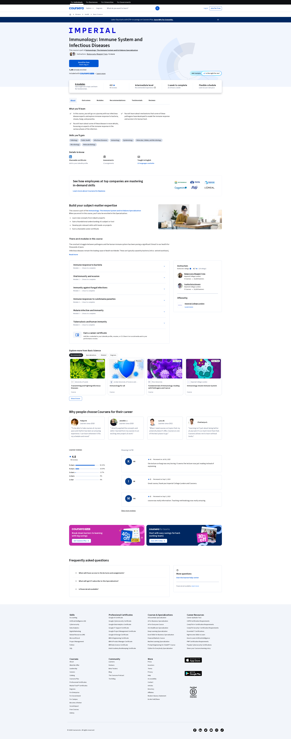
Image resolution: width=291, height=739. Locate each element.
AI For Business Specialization (158, 621)
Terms (150, 668)
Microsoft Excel (75, 638)
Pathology (74, 140)
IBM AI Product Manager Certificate (120, 641)
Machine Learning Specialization (158, 641)
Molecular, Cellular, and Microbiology (149, 140)
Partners (111, 665)
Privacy (150, 672)
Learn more (101, 73)
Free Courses (74, 709)
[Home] (70, 14)
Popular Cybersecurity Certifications (199, 645)
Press (150, 662)
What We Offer (74, 665)
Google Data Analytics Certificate (120, 624)
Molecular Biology (89, 144)
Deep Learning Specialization (157, 631)
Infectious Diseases (100, 140)
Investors (151, 665)
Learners (112, 662)
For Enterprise (74, 692)
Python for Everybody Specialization (160, 648)
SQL (71, 648)
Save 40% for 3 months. (163, 19)
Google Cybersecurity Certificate (120, 621)
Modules (100, 100)
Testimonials (137, 100)
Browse (78, 14)
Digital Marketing (75, 631)
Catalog (72, 675)
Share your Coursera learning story (199, 648)
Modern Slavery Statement (157, 696)
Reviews (152, 100)
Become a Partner (76, 703)
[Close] (218, 20)
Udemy (72, 713)
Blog (110, 672)
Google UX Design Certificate (118, 635)
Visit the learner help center (187, 577)
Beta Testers (113, 668)
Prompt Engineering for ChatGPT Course (161, 645)
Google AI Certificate (116, 618)
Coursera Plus (74, 679)
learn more (195, 586)
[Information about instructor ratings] (190, 269)
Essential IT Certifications (195, 631)
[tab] (76, 355)
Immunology (115, 140)
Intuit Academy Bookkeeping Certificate (122, 648)
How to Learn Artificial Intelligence (198, 638)
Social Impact (74, 706)
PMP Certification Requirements (198, 641)
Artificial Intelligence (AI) (78, 621)
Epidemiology (128, 140)
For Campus (74, 699)
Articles (150, 686)
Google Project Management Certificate (122, 631)
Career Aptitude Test (194, 618)
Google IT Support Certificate (119, 628)
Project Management (77, 641)
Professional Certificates (78, 682)
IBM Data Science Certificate (118, 645)
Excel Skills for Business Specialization (161, 635)
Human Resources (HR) (77, 635)
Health (87, 14)
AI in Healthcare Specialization (158, 628)
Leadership (73, 668)
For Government (75, 696)
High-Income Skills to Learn (196, 635)
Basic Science (98, 14)
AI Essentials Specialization (157, 618)
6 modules (80, 84)
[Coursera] (76, 8)
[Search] (157, 8)
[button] (99, 8)
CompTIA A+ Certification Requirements (200, 624)
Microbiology (75, 144)
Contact (150, 682)
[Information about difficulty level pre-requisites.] (155, 87)
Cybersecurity (74, 624)
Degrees (72, 689)
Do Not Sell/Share (154, 699)
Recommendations (117, 100)
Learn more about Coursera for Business (89, 191)
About (72, 100)
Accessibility (152, 679)
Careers (72, 672)
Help (149, 675)
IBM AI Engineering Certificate (119, 638)
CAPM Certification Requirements (198, 621)
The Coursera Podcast (116, 675)
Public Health (85, 140)
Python (72, 645)
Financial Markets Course (156, 638)
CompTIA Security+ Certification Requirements (203, 628)
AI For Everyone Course (156, 624)
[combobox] (128, 8)
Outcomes (86, 100)
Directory (151, 689)
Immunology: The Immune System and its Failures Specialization (115, 210)
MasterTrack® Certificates (78, 686)
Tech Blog (112, 679)
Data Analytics (74, 628)
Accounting (73, 618)
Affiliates (151, 692)
